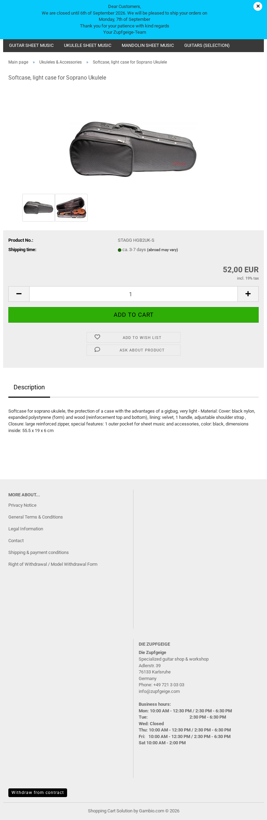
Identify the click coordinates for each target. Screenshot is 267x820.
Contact (16, 540)
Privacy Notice (22, 505)
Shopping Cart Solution (110, 810)
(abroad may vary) (162, 250)
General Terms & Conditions (35, 517)
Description (29, 387)
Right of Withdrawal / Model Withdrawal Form (52, 564)
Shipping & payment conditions (38, 552)
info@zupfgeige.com (159, 691)
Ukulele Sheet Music (87, 45)
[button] (18, 294)
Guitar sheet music (31, 45)
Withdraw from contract (37, 792)
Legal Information (25, 528)
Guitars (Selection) (207, 45)
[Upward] (247, 809)
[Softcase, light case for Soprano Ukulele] (134, 139)
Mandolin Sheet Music (148, 45)
